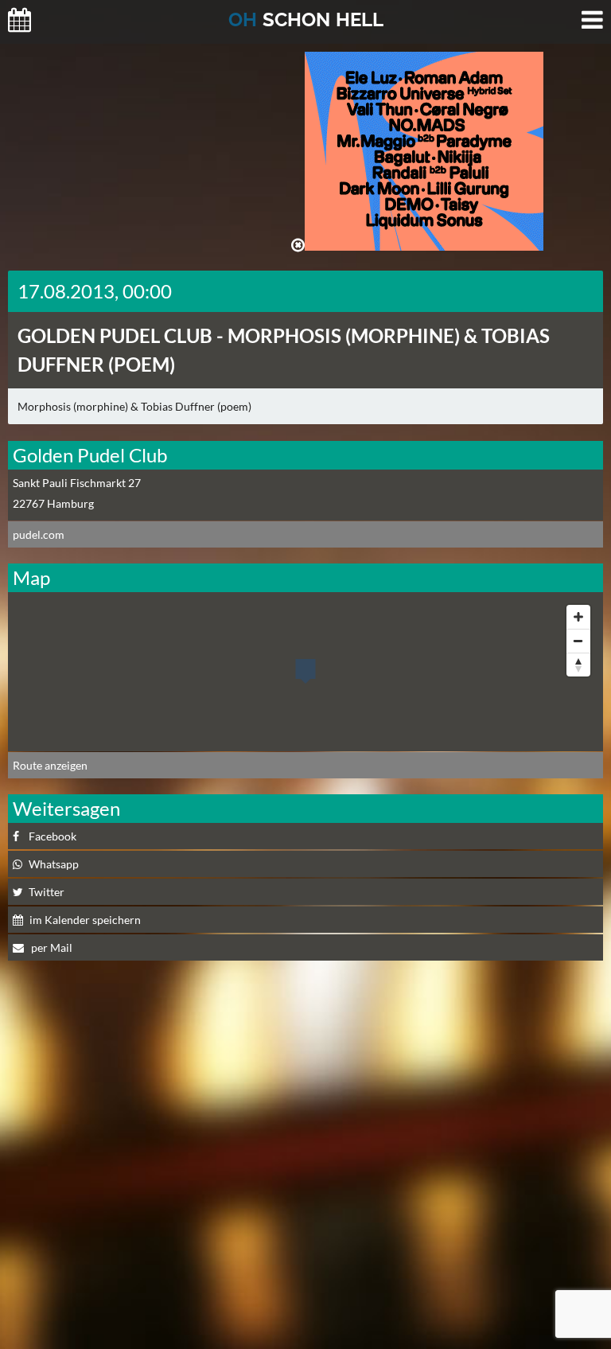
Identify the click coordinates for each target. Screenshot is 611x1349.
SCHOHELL (305, 19)
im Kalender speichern (85, 919)
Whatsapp (54, 864)
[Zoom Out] (578, 641)
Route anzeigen (50, 765)
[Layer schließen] (298, 245)
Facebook (52, 836)
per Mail (50, 947)
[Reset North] (578, 664)
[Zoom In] (578, 617)
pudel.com (38, 534)
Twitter (46, 892)
